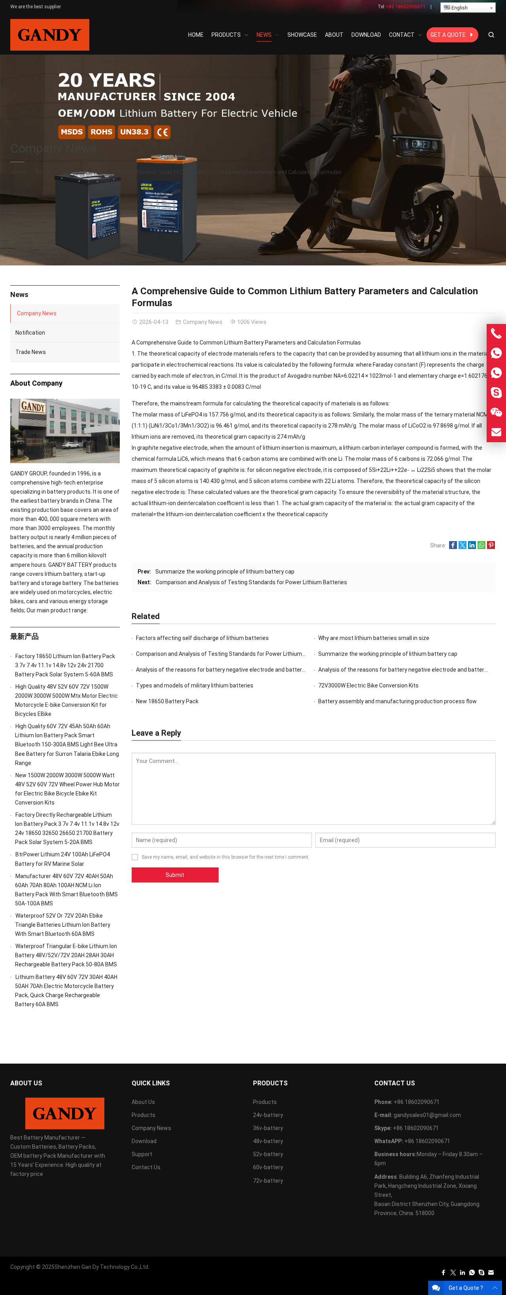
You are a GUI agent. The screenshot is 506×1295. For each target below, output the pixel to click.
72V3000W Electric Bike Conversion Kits (368, 685)
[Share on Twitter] (462, 547)
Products (143, 1115)
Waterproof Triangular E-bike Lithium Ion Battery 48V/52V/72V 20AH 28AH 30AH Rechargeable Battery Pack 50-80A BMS (66, 955)
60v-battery (268, 1167)
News (43, 172)
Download (144, 1141)
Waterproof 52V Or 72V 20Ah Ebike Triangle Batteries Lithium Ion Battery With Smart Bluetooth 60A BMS (62, 925)
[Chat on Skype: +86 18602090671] (496, 393)
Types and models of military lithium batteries (194, 685)
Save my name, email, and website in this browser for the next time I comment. (226, 857)
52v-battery (268, 1154)
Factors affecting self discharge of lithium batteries (202, 638)
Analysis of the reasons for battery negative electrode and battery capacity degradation (248, 669)
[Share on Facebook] (453, 547)
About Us (143, 1102)
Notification (30, 332)
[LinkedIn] (462, 1274)
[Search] (491, 35)
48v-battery (268, 1141)
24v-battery (268, 1115)
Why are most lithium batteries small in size (373, 638)
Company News (53, 148)
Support (142, 1154)
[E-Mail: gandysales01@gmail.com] (496, 432)
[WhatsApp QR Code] (496, 373)
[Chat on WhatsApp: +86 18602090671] (496, 353)
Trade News (30, 352)
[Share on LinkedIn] (472, 547)
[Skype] (481, 1274)
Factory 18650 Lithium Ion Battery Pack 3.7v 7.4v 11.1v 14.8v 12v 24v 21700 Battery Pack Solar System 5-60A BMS (65, 665)
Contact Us (146, 1167)
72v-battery (268, 1181)
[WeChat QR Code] (496, 412)
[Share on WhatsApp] (481, 547)
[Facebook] (443, 1274)
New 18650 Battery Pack (167, 701)
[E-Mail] (491, 1274)
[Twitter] (453, 1274)
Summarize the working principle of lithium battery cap (225, 571)
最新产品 (24, 636)
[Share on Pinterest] (491, 547)
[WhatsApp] (472, 1274)
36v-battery (268, 1128)
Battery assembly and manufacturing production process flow (397, 701)
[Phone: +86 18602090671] (496, 333)
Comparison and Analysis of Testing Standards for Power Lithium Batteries (251, 582)
